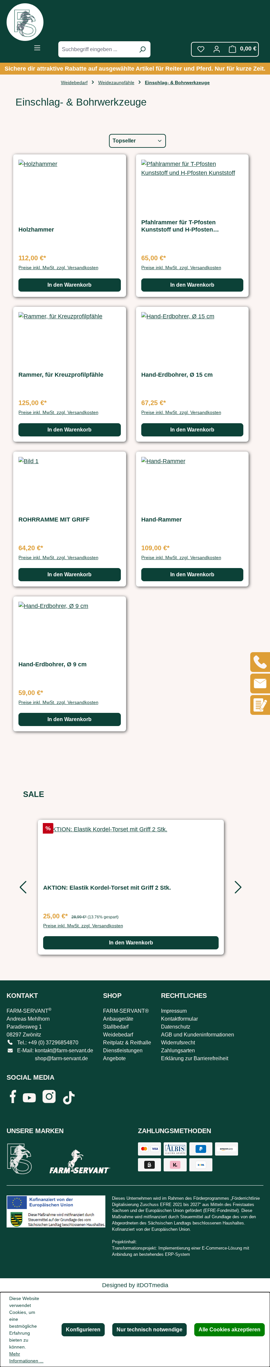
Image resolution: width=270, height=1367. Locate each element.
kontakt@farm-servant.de (64, 1050)
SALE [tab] (33, 794)
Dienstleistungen (123, 1050)
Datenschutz (175, 1027)
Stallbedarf (115, 1027)
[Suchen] (142, 49)
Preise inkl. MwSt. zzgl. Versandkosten (58, 267)
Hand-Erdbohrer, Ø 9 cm (52, 664)
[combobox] (97, 49)
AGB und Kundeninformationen (197, 1034)
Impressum (174, 1011)
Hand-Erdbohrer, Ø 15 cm (177, 374)
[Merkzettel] (201, 49)
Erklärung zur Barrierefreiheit (194, 1058)
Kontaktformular (179, 1019)
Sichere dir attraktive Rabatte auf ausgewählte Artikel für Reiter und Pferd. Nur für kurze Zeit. (135, 68)
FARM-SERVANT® (126, 1011)
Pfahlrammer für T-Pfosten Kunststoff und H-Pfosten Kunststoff (178, 226)
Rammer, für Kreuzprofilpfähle (60, 374)
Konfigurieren (83, 1329)
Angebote (114, 1058)
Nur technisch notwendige (149, 1329)
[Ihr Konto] (217, 49)
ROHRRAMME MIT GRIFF (54, 519)
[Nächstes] (237, 889)
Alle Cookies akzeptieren (229, 1329)
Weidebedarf (118, 1034)
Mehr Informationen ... (26, 1357)
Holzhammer (36, 229)
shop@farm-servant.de (61, 1058)
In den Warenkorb (69, 285)
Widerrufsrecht (178, 1042)
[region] (131, 889)
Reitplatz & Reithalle (127, 1042)
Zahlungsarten (178, 1050)
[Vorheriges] (21, 889)
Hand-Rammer (161, 519)
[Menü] (37, 47)
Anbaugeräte (118, 1019)
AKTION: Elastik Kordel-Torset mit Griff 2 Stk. (107, 887)
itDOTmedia (152, 1285)
